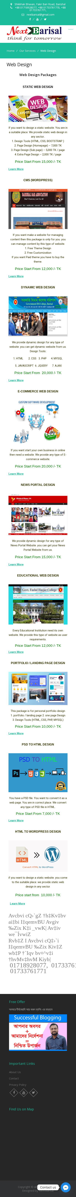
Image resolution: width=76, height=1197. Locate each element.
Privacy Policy (17, 1084)
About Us (15, 1072)
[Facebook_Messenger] (66, 1187)
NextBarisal (46, 1190)
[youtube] (37, 19)
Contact (14, 1078)
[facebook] (30, 19)
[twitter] (45, 19)
